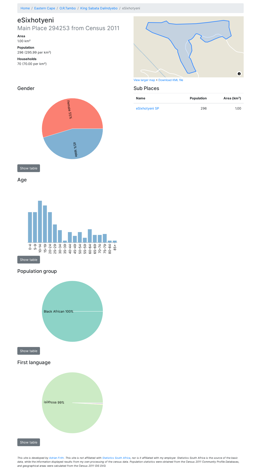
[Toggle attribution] (239, 73)
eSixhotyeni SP (147, 108)
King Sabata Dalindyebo (99, 8)
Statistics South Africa (116, 457)
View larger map (144, 80)
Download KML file (170, 80)
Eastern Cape (44, 8)
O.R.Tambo (68, 8)
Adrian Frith (56, 457)
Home (25, 8)
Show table (28, 168)
